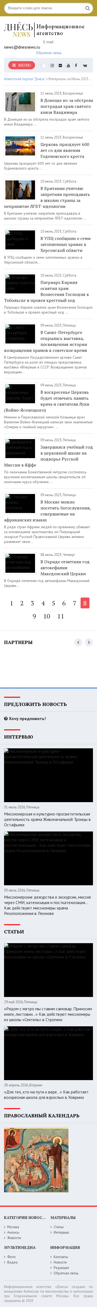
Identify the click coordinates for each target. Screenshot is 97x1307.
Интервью (61, 1232)
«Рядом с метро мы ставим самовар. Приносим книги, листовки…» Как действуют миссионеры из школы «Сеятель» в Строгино (48, 1014)
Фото (11, 1257)
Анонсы (13, 1232)
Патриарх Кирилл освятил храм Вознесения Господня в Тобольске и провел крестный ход (46, 291)
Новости (60, 1262)
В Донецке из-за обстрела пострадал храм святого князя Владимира (66, 106)
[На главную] (44, 29)
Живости (14, 1238)
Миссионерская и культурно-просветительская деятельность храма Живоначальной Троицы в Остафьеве (47, 819)
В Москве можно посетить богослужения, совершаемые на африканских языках (47, 511)
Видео (12, 1262)
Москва (13, 1227)
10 (46, 616)
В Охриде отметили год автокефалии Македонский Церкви (65, 568)
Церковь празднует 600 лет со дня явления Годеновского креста (64, 150)
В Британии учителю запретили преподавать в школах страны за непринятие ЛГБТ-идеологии (47, 197)
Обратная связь (48, 52)
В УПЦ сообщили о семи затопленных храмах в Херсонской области (65, 244)
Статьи (59, 1227)
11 (60, 616)
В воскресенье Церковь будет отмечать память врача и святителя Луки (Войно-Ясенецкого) (46, 401)
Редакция (61, 1267)
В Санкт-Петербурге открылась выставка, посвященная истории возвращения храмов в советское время (45, 341)
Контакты (61, 1257)
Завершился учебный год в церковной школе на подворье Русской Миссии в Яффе (48, 456)
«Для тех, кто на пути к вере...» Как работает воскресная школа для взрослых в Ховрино (46, 1094)
